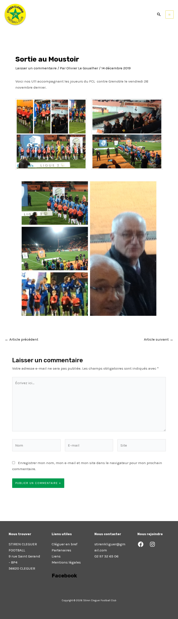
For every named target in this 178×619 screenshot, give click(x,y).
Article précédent (21, 339)
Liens (56, 556)
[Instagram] (152, 544)
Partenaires (61, 550)
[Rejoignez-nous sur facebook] (52, 588)
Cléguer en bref (64, 544)
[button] (159, 14)
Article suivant (158, 339)
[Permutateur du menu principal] (169, 14)
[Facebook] (140, 544)
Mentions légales (66, 562)
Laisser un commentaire (36, 68)
